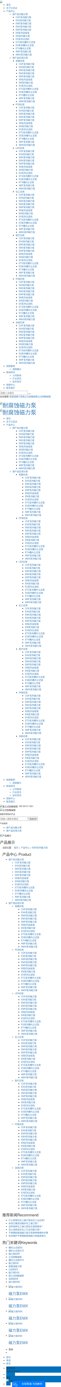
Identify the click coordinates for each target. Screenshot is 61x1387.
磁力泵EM (13, 1263)
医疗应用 (20, 235)
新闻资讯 (10, 372)
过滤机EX (13, 1269)
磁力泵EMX (18, 1293)
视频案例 (10, 365)
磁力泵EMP (14, 1253)
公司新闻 (17, 375)
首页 (8, 4)
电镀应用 (20, 60)
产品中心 (10, 10)
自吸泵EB (13, 1278)
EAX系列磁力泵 (23, 20)
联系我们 (10, 387)
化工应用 (20, 191)
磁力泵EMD (14, 1281)
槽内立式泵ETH (16, 1260)
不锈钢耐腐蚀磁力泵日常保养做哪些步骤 (28, 1232)
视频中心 (10, 384)
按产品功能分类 (20, 14)
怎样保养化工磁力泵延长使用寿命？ (26, 1226)
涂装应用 (20, 322)
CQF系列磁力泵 (23, 17)
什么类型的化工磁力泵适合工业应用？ (27, 1220)
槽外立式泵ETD (16, 1250)
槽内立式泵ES (15, 1247)
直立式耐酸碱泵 (30, 396)
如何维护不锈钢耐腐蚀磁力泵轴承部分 (27, 1235)
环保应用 (20, 278)
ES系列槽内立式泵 (25, 45)
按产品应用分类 (20, 57)
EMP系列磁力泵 (23, 29)
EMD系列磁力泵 (23, 23)
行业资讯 (17, 378)
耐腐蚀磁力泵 (16, 396)
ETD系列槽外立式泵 (25, 42)
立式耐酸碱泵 (44, 396)
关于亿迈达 (11, 7)
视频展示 (17, 369)
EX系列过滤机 (22, 38)
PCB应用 (20, 104)
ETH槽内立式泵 (23, 48)
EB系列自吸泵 (22, 32)
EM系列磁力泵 (23, 35)
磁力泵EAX (14, 1272)
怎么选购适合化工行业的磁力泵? (25, 1229)
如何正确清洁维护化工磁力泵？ (24, 1223)
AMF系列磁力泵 (23, 51)
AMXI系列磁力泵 (24, 54)
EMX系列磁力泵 (23, 26)
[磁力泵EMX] (15, 1286)
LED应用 (20, 147)
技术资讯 (17, 381)
